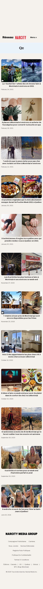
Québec (27, 564)
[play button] (21, 70)
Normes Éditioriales (27, 546)
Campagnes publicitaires (17, 541)
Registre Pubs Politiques (21, 550)
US (20, 564)
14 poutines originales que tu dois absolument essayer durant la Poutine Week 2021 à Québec (21, 201)
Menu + (33, 37)
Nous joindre (13, 546)
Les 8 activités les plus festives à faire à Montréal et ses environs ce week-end (21, 278)
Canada (13, 564)
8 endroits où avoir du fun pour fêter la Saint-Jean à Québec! (21, 510)
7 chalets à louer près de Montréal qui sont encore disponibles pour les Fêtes (21, 317)
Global (35, 564)
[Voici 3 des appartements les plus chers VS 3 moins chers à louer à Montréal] (21, 341)
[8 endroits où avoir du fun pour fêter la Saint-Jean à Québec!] (21, 496)
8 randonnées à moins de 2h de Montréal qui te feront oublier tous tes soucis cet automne (21, 433)
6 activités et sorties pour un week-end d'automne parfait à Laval (21, 472)
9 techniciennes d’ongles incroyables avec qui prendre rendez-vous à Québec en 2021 (21, 240)
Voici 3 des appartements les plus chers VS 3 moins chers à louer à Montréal (21, 356)
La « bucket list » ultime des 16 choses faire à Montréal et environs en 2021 (21, 85)
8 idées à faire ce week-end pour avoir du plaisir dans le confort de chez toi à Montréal (21, 394)
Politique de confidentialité (21, 555)
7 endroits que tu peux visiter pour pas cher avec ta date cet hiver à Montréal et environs (21, 162)
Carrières (32, 541)
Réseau (8, 37)
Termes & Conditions (21, 560)
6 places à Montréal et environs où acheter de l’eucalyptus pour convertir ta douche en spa (21, 124)
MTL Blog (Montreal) (21, 567)
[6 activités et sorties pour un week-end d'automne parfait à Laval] (21, 457)
